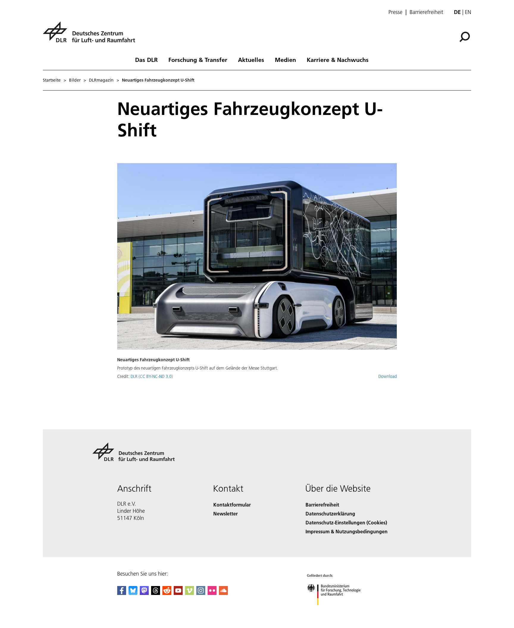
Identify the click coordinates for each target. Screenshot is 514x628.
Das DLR (146, 59)
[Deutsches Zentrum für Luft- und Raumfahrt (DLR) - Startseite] (91, 35)
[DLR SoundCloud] (223, 593)
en (468, 12)
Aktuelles (251, 59)
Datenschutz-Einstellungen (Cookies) (346, 522)
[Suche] (465, 36)
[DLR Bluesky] (132, 593)
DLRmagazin (101, 80)
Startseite (52, 80)
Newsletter (225, 513)
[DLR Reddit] (166, 593)
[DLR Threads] (155, 593)
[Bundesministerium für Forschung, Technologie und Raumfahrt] (339, 611)
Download (387, 376)
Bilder (75, 80)
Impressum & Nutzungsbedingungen (346, 531)
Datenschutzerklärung (330, 513)
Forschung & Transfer (197, 59)
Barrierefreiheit (426, 12)
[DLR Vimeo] (189, 593)
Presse (395, 12)
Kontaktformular (232, 504)
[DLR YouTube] (178, 593)
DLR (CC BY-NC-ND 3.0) (152, 376)
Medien (285, 59)
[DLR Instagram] (200, 593)
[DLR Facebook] (121, 593)
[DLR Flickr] (212, 593)
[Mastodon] (144, 593)
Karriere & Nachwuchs (338, 59)
